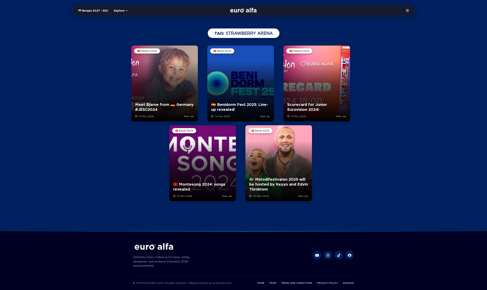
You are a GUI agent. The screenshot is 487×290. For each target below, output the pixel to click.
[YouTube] (317, 255)
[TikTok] (338, 255)
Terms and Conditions (296, 283)
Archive (348, 283)
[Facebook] (349, 255)
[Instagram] (328, 255)
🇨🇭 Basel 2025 (222, 51)
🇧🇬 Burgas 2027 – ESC (93, 10)
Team (272, 283)
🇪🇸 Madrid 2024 (147, 51)
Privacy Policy (327, 283)
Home (260, 283)
